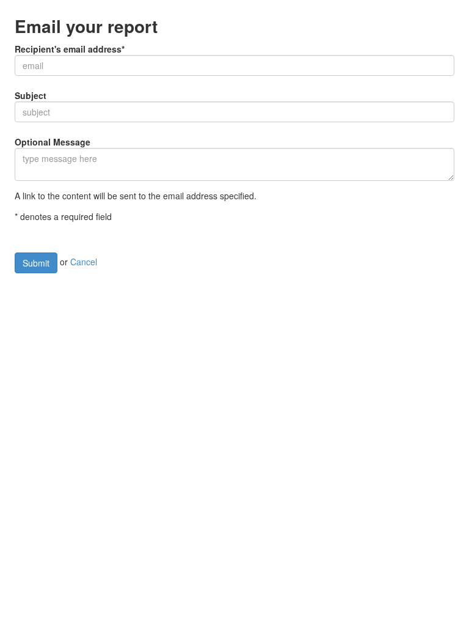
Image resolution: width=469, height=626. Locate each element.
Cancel (83, 262)
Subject (30, 95)
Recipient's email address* (70, 49)
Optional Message (52, 142)
